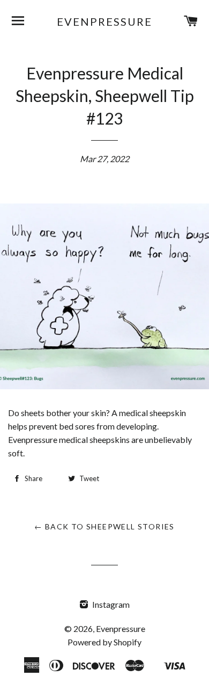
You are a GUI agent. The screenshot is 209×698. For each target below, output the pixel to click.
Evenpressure (104, 21)
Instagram (110, 604)
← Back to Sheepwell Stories (104, 526)
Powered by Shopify (104, 642)
